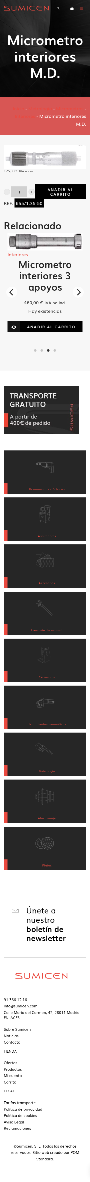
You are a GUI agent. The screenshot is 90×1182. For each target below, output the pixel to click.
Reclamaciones (17, 1128)
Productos (13, 1069)
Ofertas (10, 1062)
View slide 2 (41, 350)
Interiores (25, 116)
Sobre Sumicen (17, 1029)
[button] (7, 192)
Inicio (18, 108)
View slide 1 (35, 350)
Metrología (40, 108)
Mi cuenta (13, 1075)
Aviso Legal (14, 1121)
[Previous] (11, 292)
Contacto (12, 1042)
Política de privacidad (23, 1109)
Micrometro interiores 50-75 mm (52, 294)
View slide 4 (55, 350)
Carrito (10, 1082)
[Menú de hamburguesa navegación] (81, 8)
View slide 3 (48, 350)
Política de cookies (20, 1115)
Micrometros (70, 108)
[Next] (78, 292)
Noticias (11, 1035)
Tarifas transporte (20, 1102)
